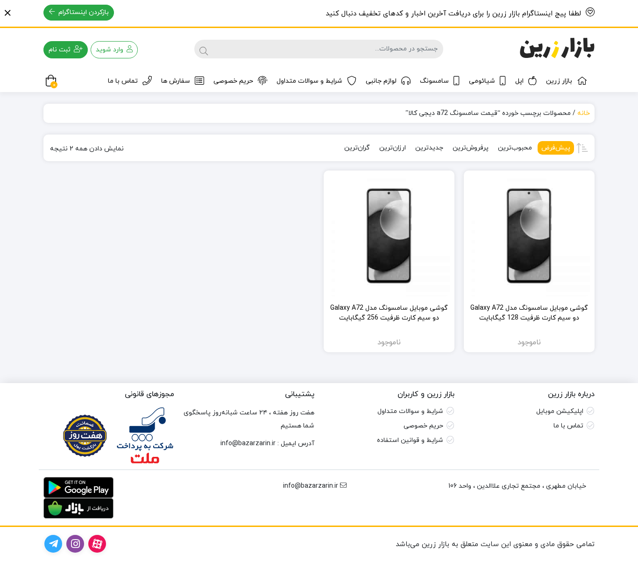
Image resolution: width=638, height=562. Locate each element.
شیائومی (482, 81)
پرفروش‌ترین (471, 147)
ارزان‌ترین (392, 147)
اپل (519, 81)
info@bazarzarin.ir (248, 443)
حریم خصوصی (233, 81)
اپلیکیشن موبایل (559, 411)
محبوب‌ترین (515, 147)
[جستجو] (203, 49)
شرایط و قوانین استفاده (410, 440)
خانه (583, 113)
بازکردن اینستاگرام (83, 12)
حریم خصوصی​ (423, 425)
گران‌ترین (357, 147)
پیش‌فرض (555, 147)
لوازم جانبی (381, 81)
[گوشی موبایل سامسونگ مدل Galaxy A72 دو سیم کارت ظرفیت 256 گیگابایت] (389, 236)
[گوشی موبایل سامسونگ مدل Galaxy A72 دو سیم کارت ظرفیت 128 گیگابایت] (529, 236)
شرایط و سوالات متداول (309, 81)
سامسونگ (434, 81)
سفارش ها (175, 81)
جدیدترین (429, 147)
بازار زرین (559, 81)
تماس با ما (123, 81)
